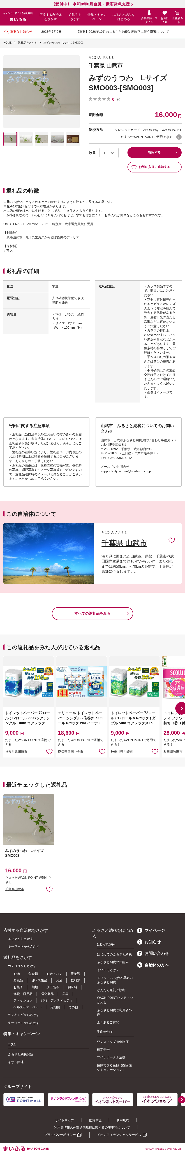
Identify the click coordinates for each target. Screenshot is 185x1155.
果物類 (75, 974)
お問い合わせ (157, 953)
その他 (73, 1007)
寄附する (154, 152)
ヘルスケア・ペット (28, 1007)
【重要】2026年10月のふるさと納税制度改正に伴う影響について (122, 31)
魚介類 (33, 974)
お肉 (17, 974)
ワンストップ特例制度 (113, 1041)
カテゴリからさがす (22, 966)
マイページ (155, 930)
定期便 (55, 1007)
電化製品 (47, 994)
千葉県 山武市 (106, 65)
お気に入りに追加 (171, 540)
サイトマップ (64, 1120)
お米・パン (54, 974)
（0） (119, 99)
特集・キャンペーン (97, 17)
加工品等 (52, 987)
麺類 (35, 987)
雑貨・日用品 (23, 994)
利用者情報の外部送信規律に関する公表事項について (92, 1127)
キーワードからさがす (23, 946)
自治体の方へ (157, 965)
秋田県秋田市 (173, 751)
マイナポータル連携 (111, 1057)
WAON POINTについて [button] (179, 137)
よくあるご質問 (108, 1022)
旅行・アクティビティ (57, 1000)
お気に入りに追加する (154, 167)
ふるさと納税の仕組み (113, 962)
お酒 (59, 980)
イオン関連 (16, 1062)
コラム (12, 1044)
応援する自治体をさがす (50, 17)
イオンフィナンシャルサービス (119, 1134)
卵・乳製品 (39, 980)
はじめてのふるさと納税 (114, 954)
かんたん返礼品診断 (111, 990)
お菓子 (18, 987)
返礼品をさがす (75, 17)
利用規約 (122, 1120)
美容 (65, 994)
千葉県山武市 (14, 889)
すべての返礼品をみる (92, 613)
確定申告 (103, 1049)
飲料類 (75, 980)
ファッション (23, 1000)
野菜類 (18, 980)
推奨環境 (95, 1120)
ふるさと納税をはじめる (124, 17)
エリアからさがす (20, 939)
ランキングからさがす (23, 1015)
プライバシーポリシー (60, 1134)
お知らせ (153, 942)
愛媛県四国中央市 (70, 751)
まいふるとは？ (108, 970)
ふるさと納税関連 (20, 1054)
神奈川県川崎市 (16, 751)
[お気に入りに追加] (171, 540)
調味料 (72, 987)
